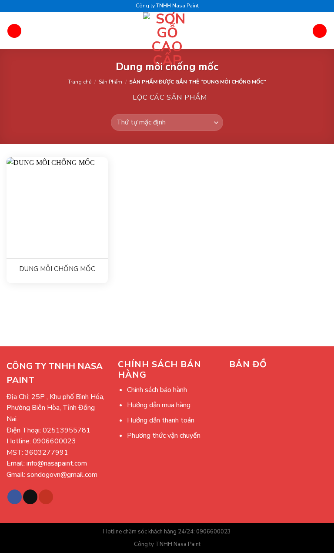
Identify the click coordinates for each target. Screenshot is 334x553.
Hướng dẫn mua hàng (158, 405)
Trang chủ (80, 81)
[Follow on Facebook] (14, 496)
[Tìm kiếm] (320, 31)
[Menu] (14, 31)
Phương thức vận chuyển (163, 435)
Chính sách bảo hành (157, 390)
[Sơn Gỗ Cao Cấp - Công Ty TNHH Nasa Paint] (167, 40)
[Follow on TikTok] (30, 496)
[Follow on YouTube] (46, 496)
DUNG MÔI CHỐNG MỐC (57, 269)
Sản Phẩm (110, 81)
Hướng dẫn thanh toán (160, 420)
